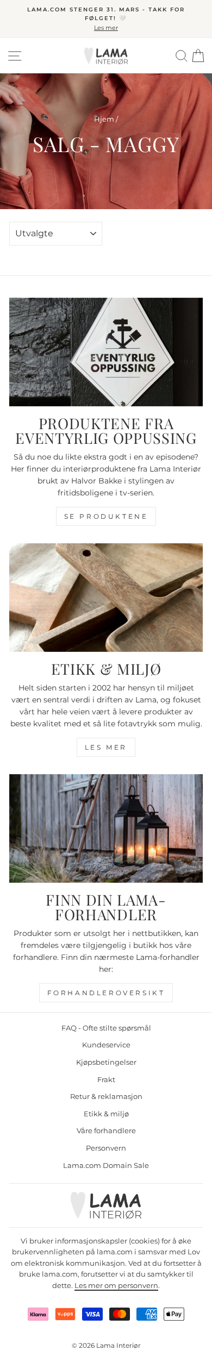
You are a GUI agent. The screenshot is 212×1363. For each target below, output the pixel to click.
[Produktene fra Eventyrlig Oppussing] (106, 352)
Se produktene (106, 516)
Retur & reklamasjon (106, 1096)
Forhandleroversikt (106, 993)
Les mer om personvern (116, 1286)
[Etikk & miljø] (106, 597)
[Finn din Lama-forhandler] (106, 828)
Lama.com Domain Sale (106, 1165)
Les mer (106, 747)
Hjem (104, 119)
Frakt (106, 1080)
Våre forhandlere (106, 1131)
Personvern (106, 1148)
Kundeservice (106, 1045)
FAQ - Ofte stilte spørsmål (106, 1028)
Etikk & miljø (106, 1114)
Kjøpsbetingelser (106, 1062)
